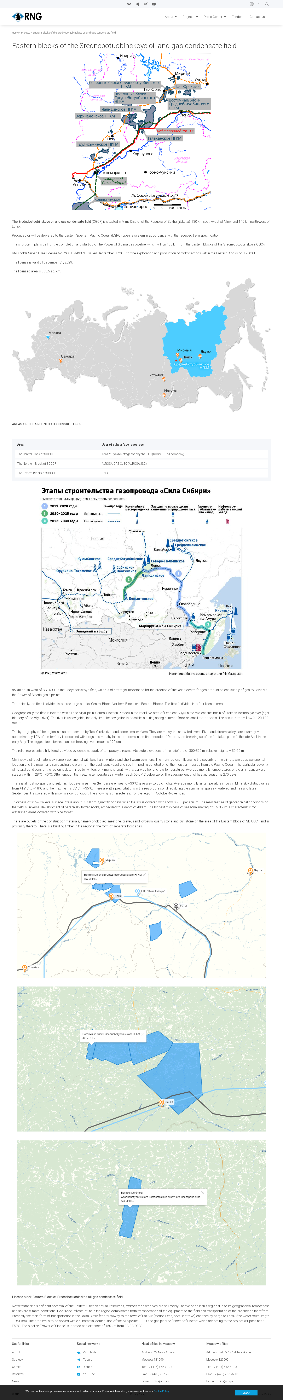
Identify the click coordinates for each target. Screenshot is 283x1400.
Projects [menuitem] (188, 16)
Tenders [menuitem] (237, 16)
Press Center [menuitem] (213, 16)
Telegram (89, 1359)
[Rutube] (146, 4)
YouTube (89, 1374)
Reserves (18, 1374)
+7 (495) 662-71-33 (159, 1367)
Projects (25, 32)
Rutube (87, 1367)
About (16, 1352)
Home (15, 32)
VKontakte (89, 1352)
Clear (246, 1392)
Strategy (17, 1359)
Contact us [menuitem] (257, 16)
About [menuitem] (169, 16)
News (15, 1381)
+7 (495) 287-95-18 (160, 1374)
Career (16, 1367)
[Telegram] (137, 4)
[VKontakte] (129, 4)
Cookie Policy (161, 1391)
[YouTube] (154, 4)
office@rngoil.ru (162, 1381)
